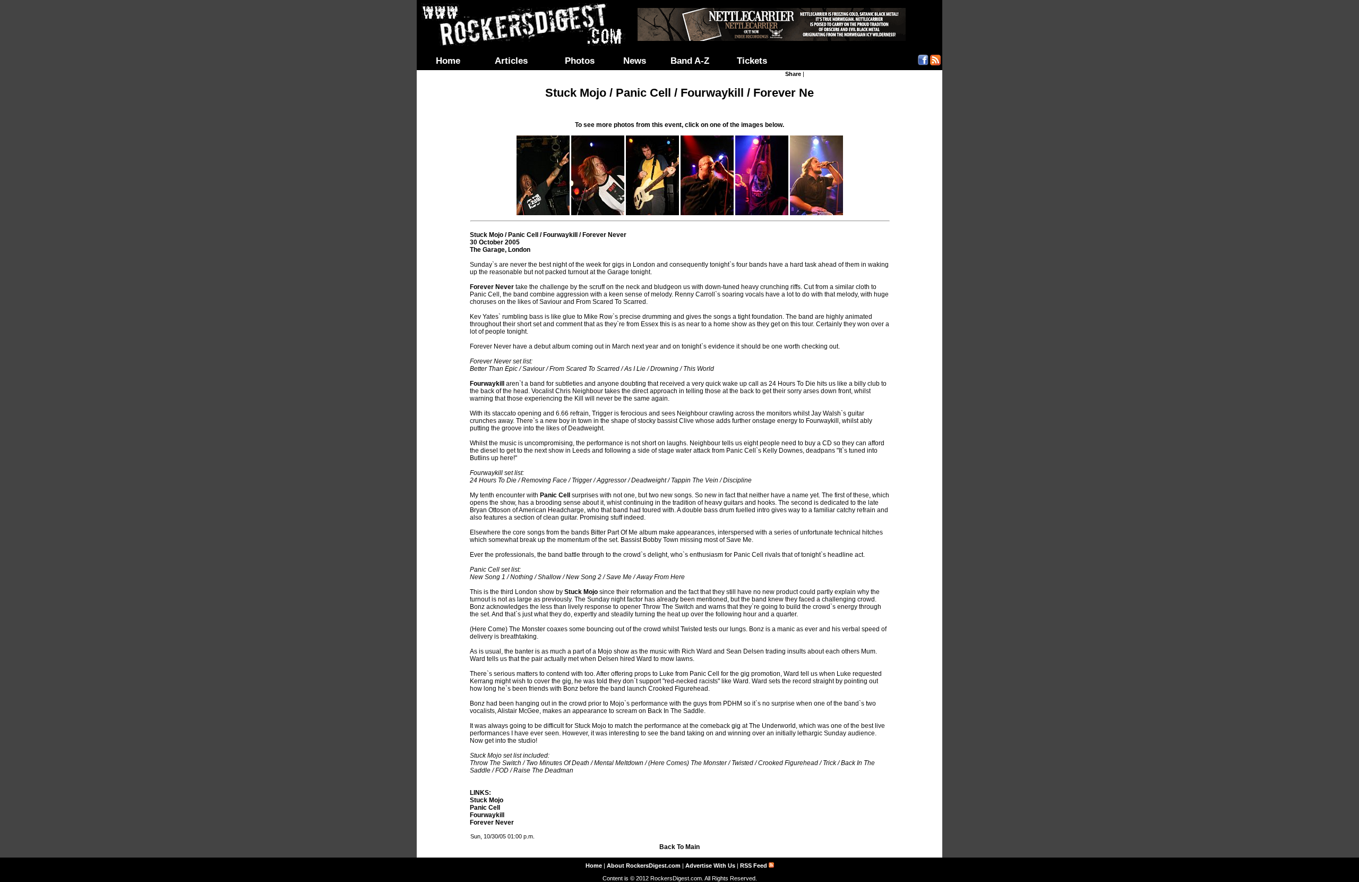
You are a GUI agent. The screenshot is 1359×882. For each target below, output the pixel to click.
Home (448, 60)
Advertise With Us (710, 865)
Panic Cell (485, 807)
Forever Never (492, 822)
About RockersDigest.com (644, 865)
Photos (580, 60)
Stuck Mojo (486, 800)
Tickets (752, 60)
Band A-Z (689, 60)
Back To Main (679, 847)
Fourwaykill (487, 815)
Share (793, 74)
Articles (511, 60)
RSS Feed (754, 865)
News (634, 60)
